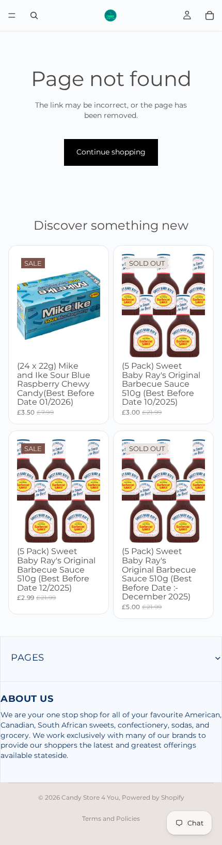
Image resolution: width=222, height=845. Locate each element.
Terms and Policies (111, 818)
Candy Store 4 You (90, 797)
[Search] (34, 15)
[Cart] (209, 15)
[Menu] (12, 15)
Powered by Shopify (153, 797)
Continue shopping (111, 152)
